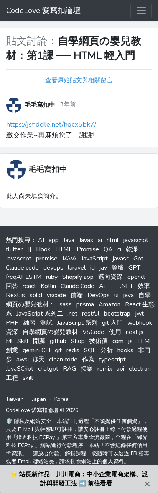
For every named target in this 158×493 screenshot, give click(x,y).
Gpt (138, 258)
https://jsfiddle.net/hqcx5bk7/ (51, 124)
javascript (135, 240)
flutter (14, 249)
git (58, 350)
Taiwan (15, 399)
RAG (69, 368)
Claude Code (77, 286)
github (58, 341)
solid (36, 295)
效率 (144, 286)
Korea (61, 399)
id (92, 268)
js (130, 341)
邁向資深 (110, 277)
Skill (22, 341)
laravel (77, 268)
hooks (125, 350)
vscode (56, 295)
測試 (46, 323)
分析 (106, 350)
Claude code (22, 268)
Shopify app (78, 277)
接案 (87, 368)
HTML (63, 249)
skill (28, 378)
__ (112, 286)
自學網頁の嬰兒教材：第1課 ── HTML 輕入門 (73, 48)
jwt (139, 313)
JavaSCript (19, 368)
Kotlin (48, 286)
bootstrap (117, 313)
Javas (86, 240)
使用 (115, 332)
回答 (12, 286)
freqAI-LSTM (23, 277)
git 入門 (112, 323)
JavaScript (94, 258)
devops (53, 268)
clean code (63, 359)
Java (68, 240)
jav (103, 268)
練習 (29, 323)
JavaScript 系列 (77, 323)
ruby (52, 277)
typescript (112, 359)
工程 (12, 378)
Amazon (109, 304)
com (117, 341)
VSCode (93, 332)
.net (72, 313)
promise (47, 258)
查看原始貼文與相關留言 (79, 80)
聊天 (38, 359)
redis (72, 350)
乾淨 (132, 249)
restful (90, 313)
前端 (77, 295)
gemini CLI (36, 350)
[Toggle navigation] (141, 10)
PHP (12, 323)
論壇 (118, 268)
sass (65, 304)
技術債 (98, 341)
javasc (120, 258)
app (54, 240)
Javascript (18, 258)
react (29, 286)
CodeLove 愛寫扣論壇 (43, 10)
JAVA (69, 258)
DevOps (98, 295)
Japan (39, 399)
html (112, 240)
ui (116, 295)
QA (108, 249)
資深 (12, 332)
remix (104, 368)
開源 (39, 341)
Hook (43, 249)
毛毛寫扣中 (48, 169)
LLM (143, 341)
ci (119, 249)
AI (41, 240)
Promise (88, 249)
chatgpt (48, 368)
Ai (102, 286)
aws (22, 359)
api (120, 368)
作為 (88, 359)
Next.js (15, 295)
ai (100, 240)
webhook (139, 323)
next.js (134, 332)
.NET (126, 286)
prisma (85, 304)
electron (140, 368)
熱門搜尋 (18, 240)
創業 (12, 350)
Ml (9, 341)
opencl (136, 277)
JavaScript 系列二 (39, 313)
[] (29, 249)
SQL (90, 350)
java (128, 295)
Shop (78, 341)
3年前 (68, 104)
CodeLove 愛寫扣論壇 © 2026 (42, 410)
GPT (134, 268)
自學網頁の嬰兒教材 (50, 332)
